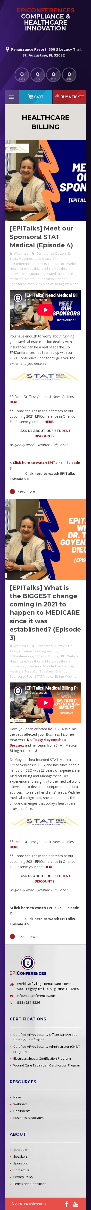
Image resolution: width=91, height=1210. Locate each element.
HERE (14, 402)
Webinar (71, 284)
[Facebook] (66, 1204)
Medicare (17, 279)
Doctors (61, 253)
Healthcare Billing (40, 268)
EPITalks (41, 263)
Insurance (34, 273)
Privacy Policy (23, 1177)
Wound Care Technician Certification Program (47, 1065)
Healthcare (18, 268)
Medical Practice (61, 273)
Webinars (21, 253)
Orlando (61, 279)
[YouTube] (75, 1204)
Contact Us (21, 1170)
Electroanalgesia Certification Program (42, 1058)
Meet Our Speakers (39, 279)
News (17, 1097)
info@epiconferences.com (36, 995)
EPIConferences (21, 263)
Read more (26, 491)
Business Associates (28, 1117)
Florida (53, 263)
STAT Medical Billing (49, 284)
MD (45, 273)
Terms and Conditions (29, 1183)
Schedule (20, 1149)
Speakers (20, 1156)
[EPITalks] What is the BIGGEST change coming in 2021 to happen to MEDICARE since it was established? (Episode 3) (45, 613)
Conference (45, 253)
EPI (55, 258)
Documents (22, 1111)
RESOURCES (23, 1081)
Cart (38, 97)
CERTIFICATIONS (28, 1019)
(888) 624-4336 (28, 1002)
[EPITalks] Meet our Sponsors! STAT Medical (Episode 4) (41, 237)
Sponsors (20, 1163)
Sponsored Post (21, 284)
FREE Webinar (70, 263)
